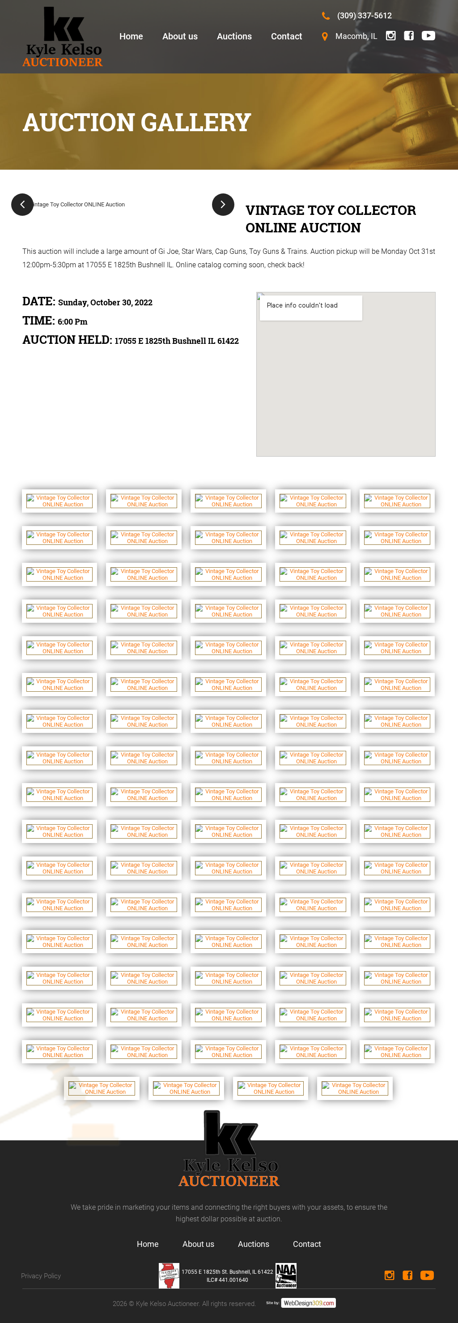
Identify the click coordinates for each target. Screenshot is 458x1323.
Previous (22, 204)
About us (180, 36)
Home (131, 36)
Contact (286, 36)
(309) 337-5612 (364, 15)
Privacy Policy (41, 1276)
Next (223, 204)
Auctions (234, 36)
